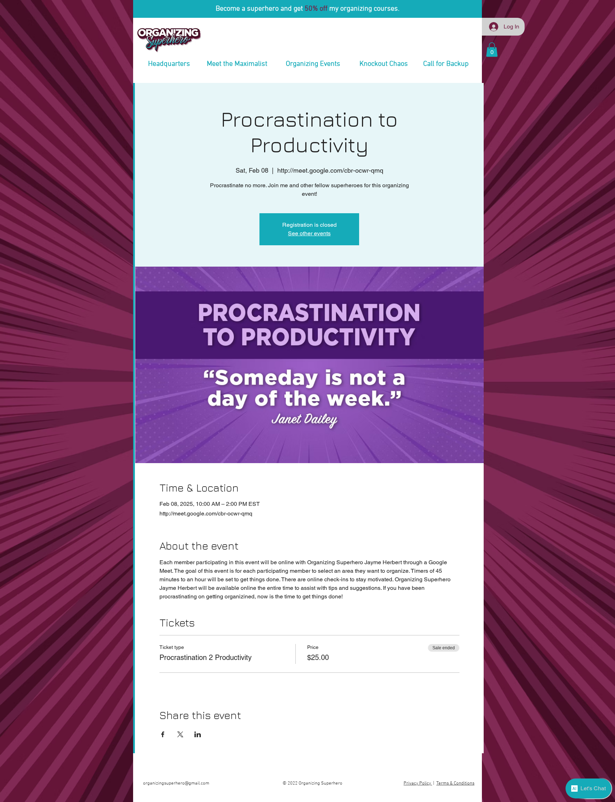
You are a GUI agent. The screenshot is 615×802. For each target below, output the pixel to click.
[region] (169, 52)
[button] (492, 49)
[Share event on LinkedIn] (197, 734)
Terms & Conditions (455, 783)
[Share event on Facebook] (162, 734)
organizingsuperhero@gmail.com (176, 783)
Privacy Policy (418, 783)
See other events (309, 233)
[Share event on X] (180, 734)
